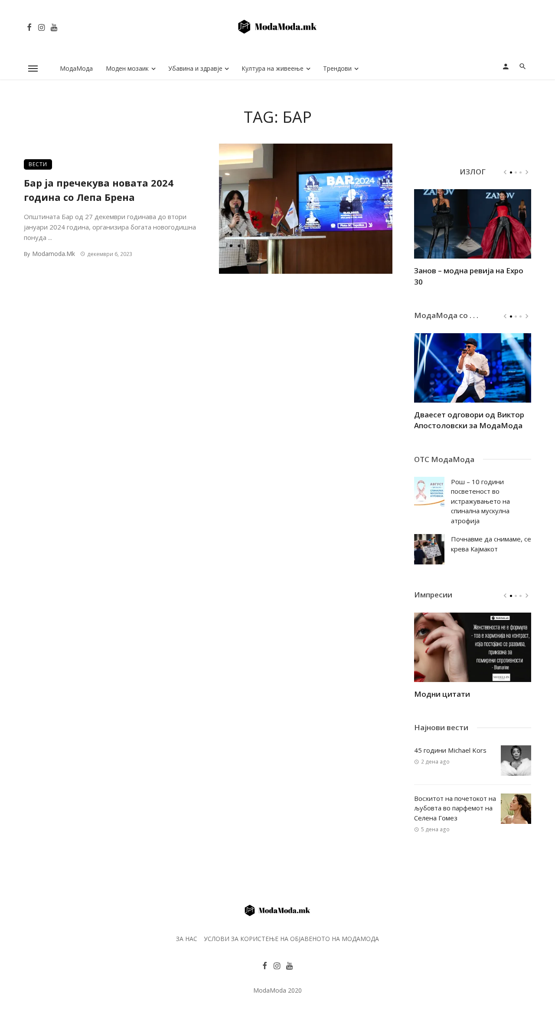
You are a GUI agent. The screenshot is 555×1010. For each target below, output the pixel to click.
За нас (186, 939)
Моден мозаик (127, 68)
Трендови (337, 68)
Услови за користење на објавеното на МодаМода (291, 939)
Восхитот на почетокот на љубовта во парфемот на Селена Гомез (455, 808)
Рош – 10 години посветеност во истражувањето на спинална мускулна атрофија (480, 501)
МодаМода (76, 68)
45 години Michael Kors (450, 750)
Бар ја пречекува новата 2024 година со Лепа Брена (98, 190)
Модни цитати (442, 694)
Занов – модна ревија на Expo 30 (468, 276)
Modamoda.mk (53, 253)
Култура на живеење (273, 68)
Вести (38, 164)
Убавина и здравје (195, 68)
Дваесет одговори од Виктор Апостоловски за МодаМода (469, 420)
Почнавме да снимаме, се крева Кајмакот (491, 544)
